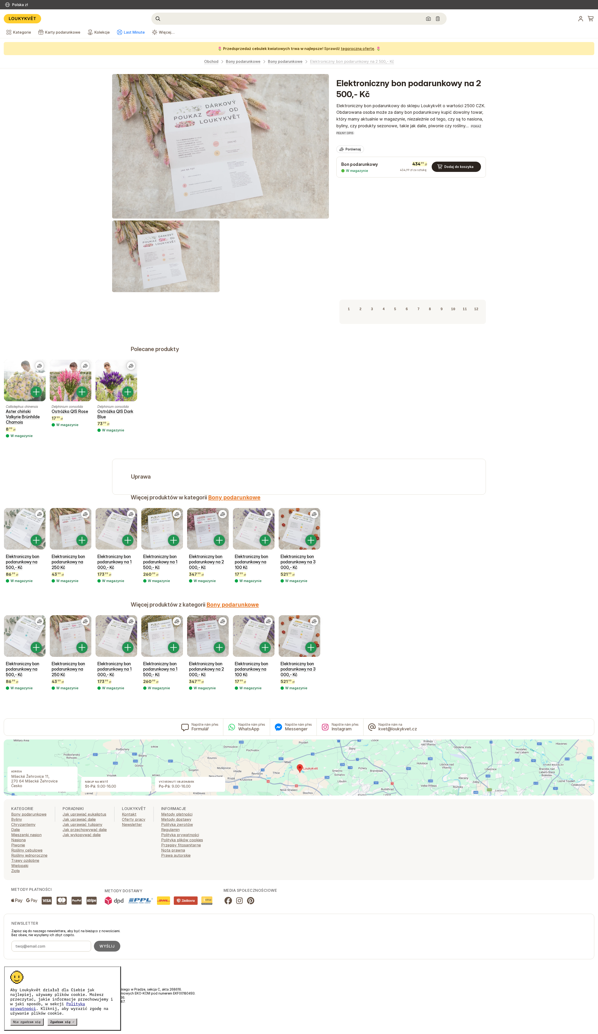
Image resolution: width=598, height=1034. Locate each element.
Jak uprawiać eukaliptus (84, 814)
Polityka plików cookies (182, 840)
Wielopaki (19, 865)
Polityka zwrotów (177, 824)
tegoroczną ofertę (357, 48)
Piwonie (18, 845)
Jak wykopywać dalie (82, 834)
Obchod (211, 61)
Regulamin (170, 829)
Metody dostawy (176, 819)
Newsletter (132, 824)
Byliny (16, 819)
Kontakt (129, 814)
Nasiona (18, 840)
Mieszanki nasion (26, 834)
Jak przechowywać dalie (85, 829)
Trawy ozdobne (25, 860)
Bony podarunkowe (243, 61)
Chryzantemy (23, 824)
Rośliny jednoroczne (29, 855)
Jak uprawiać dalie (79, 819)
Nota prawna (173, 850)
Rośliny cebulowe (27, 850)
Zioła (15, 870)
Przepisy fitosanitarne (181, 845)
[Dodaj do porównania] (39, 366)
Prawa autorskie (176, 855)
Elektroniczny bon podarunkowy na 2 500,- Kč (352, 61)
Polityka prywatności (180, 834)
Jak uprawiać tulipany (82, 824)
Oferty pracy (133, 819)
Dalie (15, 829)
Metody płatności (176, 814)
